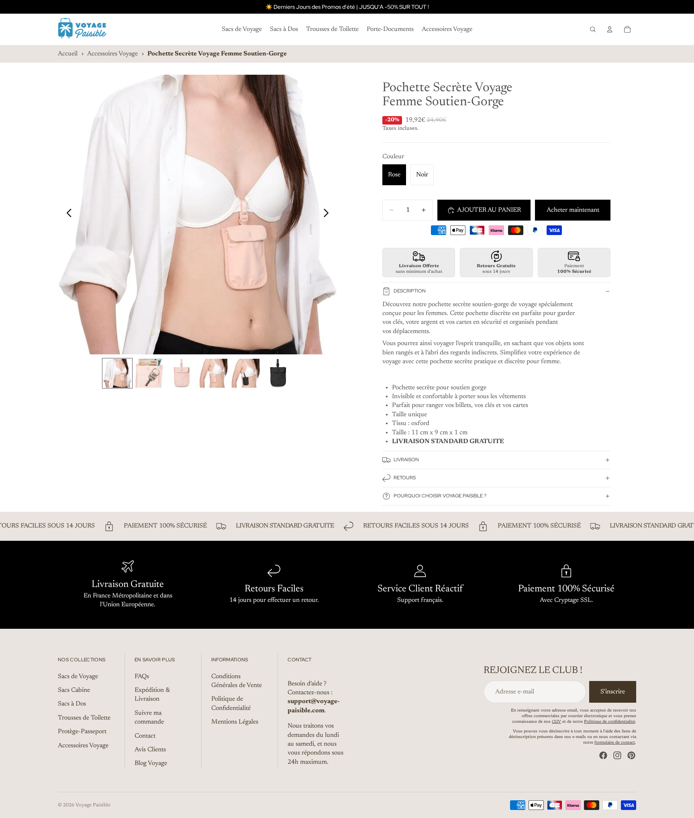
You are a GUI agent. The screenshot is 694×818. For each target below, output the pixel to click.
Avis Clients (150, 749)
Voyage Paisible (93, 805)
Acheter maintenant (573, 210)
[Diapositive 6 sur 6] (277, 373)
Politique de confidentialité (609, 722)
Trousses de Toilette (84, 718)
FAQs (142, 676)
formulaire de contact (614, 743)
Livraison (406, 459)
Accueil (68, 54)
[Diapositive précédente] (67, 214)
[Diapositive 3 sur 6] (181, 373)
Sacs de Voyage (78, 676)
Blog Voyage (151, 763)
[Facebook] (603, 755)
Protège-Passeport (82, 731)
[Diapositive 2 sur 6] (149, 373)
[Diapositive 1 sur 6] (117, 373)
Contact (145, 735)
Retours (405, 477)
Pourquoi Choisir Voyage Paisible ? (440, 496)
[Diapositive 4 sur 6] (213, 373)
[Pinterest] (631, 755)
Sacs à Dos (72, 704)
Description (410, 291)
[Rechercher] (593, 29)
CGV (556, 722)
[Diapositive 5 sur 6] (245, 373)
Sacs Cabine (74, 690)
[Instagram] (617, 755)
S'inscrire (612, 691)
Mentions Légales (234, 722)
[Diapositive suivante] (328, 214)
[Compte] (609, 29)
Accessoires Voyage (112, 54)
